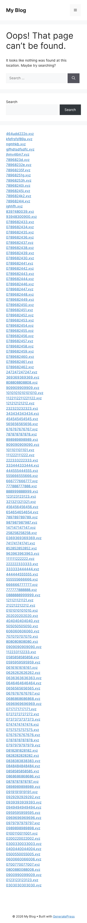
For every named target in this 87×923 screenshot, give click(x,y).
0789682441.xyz (19, 263)
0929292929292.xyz (23, 797)
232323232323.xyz (22, 408)
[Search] (74, 78)
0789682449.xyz (20, 300)
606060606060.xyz (22, 631)
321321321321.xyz (21, 502)
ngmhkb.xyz (16, 144)
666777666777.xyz (22, 481)
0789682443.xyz (20, 274)
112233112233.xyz (21, 652)
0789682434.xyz (20, 227)
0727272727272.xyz (22, 714)
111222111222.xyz (20, 455)
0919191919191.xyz (22, 792)
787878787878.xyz (21, 434)
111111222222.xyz (20, 559)
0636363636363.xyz (23, 678)
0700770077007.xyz (23, 864)
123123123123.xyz (21, 496)
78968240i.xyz (18, 186)
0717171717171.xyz (21, 709)
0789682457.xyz (19, 341)
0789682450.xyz (20, 305)
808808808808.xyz (22, 382)
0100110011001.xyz (22, 833)
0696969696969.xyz (23, 704)
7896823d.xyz (18, 160)
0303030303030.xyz (23, 885)
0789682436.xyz (20, 237)
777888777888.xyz (21, 486)
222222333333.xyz (22, 564)
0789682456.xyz (20, 336)
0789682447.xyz (19, 289)
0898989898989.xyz (23, 787)
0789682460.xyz (20, 357)
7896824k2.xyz (18, 196)
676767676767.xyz (22, 429)
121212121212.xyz (20, 403)
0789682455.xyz (20, 331)
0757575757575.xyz (22, 730)
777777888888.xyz (21, 590)
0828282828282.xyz (22, 756)
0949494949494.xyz (23, 807)
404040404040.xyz (22, 621)
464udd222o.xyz (20, 134)
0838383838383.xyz (23, 761)
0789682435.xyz (20, 232)
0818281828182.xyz (22, 750)
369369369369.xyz (22, 377)
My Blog (16, 10)
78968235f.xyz (18, 170)
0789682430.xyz (20, 258)
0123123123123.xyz (22, 880)
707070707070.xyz (22, 636)
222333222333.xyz (22, 460)
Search (11, 102)
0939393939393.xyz (23, 802)
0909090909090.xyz (23, 647)
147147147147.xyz (21, 528)
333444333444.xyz (22, 465)
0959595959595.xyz (23, 813)
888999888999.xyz (22, 491)
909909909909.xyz (22, 388)
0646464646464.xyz (23, 683)
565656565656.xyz (22, 424)
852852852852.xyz (21, 548)
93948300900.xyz (21, 217)
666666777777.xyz (22, 585)
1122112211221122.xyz (24, 398)
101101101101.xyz (20, 450)
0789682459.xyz (20, 351)
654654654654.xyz (22, 512)
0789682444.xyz (20, 279)
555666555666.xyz (22, 476)
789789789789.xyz (22, 517)
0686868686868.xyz (23, 699)
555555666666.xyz (22, 579)
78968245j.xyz (18, 191)
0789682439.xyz (20, 253)
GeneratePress (64, 916)
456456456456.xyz (22, 507)
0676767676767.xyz (23, 693)
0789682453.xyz (20, 320)
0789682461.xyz (19, 362)
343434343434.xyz (22, 414)
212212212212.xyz (20, 605)
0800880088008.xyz (23, 870)
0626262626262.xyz (23, 673)
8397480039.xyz (20, 212)
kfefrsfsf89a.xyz (19, 139)
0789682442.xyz (20, 268)
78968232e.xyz (18, 165)
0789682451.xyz (19, 310)
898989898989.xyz (22, 440)
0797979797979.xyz (23, 745)
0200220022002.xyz (23, 838)
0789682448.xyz (20, 294)
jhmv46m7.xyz (17, 154)
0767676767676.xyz (23, 735)
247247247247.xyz (21, 372)
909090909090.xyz (22, 445)
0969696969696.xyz (23, 818)
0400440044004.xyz (23, 849)
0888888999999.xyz (23, 595)
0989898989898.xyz (23, 828)
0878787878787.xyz (22, 782)
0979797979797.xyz (23, 823)
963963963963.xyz (22, 554)
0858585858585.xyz (22, 771)
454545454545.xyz (22, 419)
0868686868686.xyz (23, 776)
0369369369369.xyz (23, 538)
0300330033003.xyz (23, 844)
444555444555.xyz (22, 471)
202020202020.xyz (22, 616)
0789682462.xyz (20, 367)
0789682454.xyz (20, 326)
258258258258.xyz (21, 533)
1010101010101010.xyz (24, 393)
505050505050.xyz (22, 626)
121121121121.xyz (19, 600)
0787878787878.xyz (22, 740)
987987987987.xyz (21, 522)
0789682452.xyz (20, 315)
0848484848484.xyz (23, 766)
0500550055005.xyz (23, 854)
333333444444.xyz (22, 569)
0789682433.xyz (20, 222)
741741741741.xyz (20, 543)
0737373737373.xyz (23, 719)
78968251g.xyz (18, 175)
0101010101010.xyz (22, 610)
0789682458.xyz (20, 346)
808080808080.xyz (22, 642)
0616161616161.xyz (22, 668)
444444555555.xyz (22, 574)
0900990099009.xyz (23, 875)
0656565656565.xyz (23, 688)
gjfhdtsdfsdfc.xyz (20, 149)
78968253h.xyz (18, 180)
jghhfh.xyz (14, 206)
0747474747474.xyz (22, 724)
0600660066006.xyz (23, 859)
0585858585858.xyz (22, 657)
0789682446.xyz (20, 284)
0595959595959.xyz (23, 662)
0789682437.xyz (19, 243)
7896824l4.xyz (18, 201)
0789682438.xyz (20, 248)
